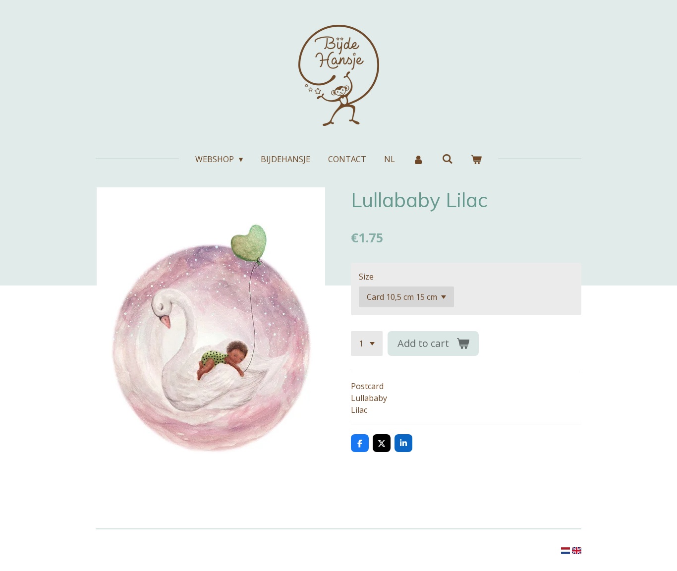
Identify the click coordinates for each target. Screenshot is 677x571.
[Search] (447, 159)
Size (366, 276)
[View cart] (476, 159)
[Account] (418, 159)
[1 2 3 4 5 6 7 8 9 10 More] (367, 343)
